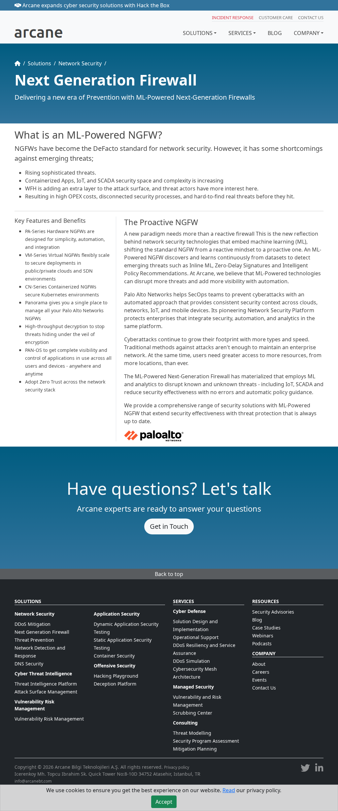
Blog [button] (275, 33)
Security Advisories (273, 612)
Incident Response (233, 17)
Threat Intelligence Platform (46, 684)
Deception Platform (115, 684)
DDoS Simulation (191, 661)
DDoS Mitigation (33, 624)
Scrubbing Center (192, 713)
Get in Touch (169, 526)
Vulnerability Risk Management (49, 719)
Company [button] (307, 33)
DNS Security (29, 663)
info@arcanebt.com (33, 781)
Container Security (114, 656)
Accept (163, 801)
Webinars (262, 635)
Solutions (198, 33)
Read (228, 790)
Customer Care (276, 17)
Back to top (169, 574)
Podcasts (262, 643)
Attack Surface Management (46, 692)
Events (259, 680)
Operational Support (196, 637)
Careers (260, 672)
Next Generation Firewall (42, 632)
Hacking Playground (116, 676)
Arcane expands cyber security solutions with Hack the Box (95, 5)
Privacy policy (176, 767)
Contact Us (310, 17)
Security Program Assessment (206, 741)
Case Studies (266, 628)
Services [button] (240, 33)
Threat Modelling (192, 733)
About (258, 664)
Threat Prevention (34, 640)
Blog (257, 620)
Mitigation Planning (195, 749)
